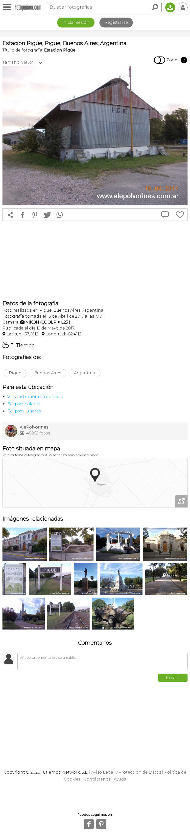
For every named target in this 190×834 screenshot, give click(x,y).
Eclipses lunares (24, 411)
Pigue (15, 373)
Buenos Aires (47, 373)
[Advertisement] (95, 260)
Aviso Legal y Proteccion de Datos (126, 772)
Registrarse (116, 22)
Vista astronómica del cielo (35, 396)
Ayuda (120, 779)
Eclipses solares (23, 404)
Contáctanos (97, 779)
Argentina (84, 373)
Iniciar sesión (76, 22)
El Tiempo (18, 345)
